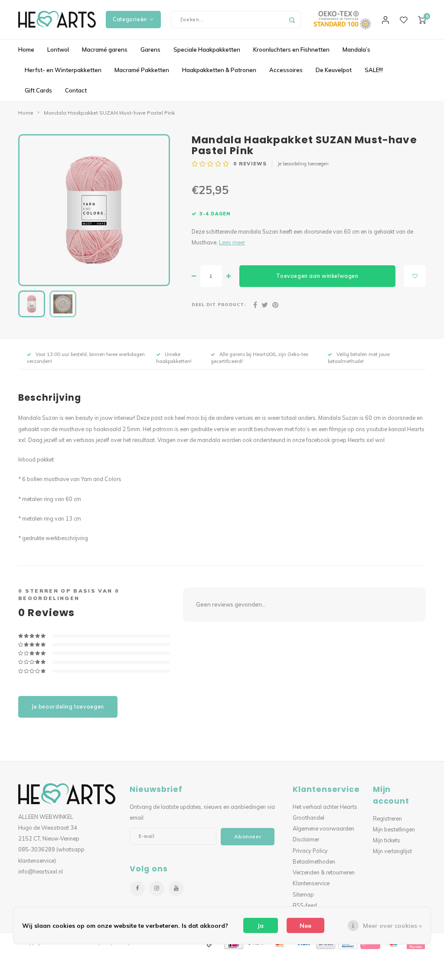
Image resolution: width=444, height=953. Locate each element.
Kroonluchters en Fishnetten (291, 49)
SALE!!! (374, 69)
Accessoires (286, 69)
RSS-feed (305, 905)
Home (26, 49)
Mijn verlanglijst (392, 850)
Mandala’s (356, 49)
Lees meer (232, 242)
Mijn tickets (386, 840)
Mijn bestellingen (394, 829)
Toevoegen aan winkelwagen (317, 276)
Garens (150, 49)
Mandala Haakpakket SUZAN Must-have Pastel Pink (109, 112)
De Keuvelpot (334, 69)
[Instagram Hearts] (156, 888)
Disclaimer (306, 839)
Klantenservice (311, 883)
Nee (305, 926)
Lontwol (58, 49)
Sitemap (303, 894)
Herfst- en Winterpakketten (63, 69)
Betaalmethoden (314, 861)
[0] (422, 19)
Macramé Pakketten (141, 69)
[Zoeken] (292, 19)
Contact (76, 90)
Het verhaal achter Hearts (325, 806)
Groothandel (308, 817)
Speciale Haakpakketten (206, 49)
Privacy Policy (310, 850)
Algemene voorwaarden (323, 828)
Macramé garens (104, 49)
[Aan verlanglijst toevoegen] (415, 276)
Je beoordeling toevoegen (303, 164)
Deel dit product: (219, 304)
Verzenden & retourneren (324, 872)
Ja (261, 926)
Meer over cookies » (392, 926)
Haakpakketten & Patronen (219, 69)
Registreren (387, 818)
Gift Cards (38, 90)
